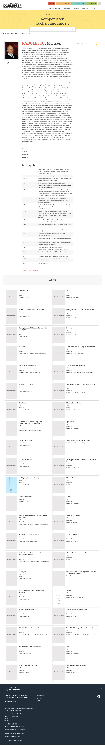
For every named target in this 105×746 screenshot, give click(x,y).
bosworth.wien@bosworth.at (15, 726)
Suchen (73, 29)
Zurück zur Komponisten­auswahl (31, 270)
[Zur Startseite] (12, 5)
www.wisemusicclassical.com (13, 740)
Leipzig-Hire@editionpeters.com (14, 733)
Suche (99, 3)
